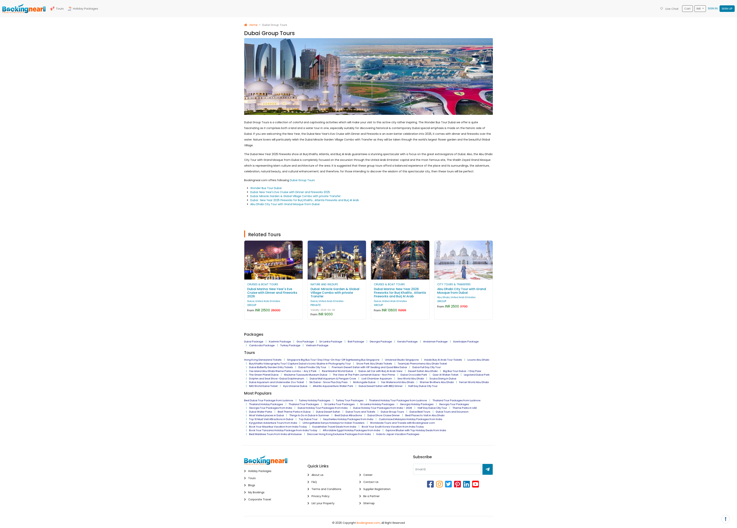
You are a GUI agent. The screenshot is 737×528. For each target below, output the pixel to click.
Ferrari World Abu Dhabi (474, 382)
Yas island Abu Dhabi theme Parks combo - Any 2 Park (282, 371)
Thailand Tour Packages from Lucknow (457, 400)
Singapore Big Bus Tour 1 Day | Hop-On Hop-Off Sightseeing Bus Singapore (333, 360)
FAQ (314, 482)
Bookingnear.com (368, 523)
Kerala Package (407, 341)
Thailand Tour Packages (304, 404)
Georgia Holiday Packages (417, 404)
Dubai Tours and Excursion (452, 412)
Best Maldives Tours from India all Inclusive (275, 434)
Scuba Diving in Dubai (443, 378)
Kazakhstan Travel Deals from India (334, 426)
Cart (687, 9)
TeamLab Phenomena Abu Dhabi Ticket (422, 363)
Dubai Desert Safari (328, 412)
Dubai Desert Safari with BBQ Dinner (381, 386)
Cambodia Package (262, 345)
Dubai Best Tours (420, 412)
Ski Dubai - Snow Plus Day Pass (328, 382)
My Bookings (255, 492)
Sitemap (369, 503)
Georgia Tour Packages (454, 404)
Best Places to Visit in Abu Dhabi (425, 415)
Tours (60, 9)
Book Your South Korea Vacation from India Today (393, 426)
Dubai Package (253, 341)
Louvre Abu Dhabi (478, 360)
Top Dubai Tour (308, 419)
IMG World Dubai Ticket (263, 386)
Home (253, 25)
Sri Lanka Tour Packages (339, 404)
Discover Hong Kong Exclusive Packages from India (339, 434)
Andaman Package (435, 341)
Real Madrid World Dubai (337, 371)
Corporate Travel (259, 499)
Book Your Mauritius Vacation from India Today (278, 426)
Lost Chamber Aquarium (377, 378)
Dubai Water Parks (260, 412)
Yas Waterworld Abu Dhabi (397, 382)
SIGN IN (713, 8)
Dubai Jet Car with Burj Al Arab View (380, 371)
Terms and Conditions (326, 489)
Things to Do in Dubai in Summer (309, 415)
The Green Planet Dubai (263, 375)
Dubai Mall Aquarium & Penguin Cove (333, 378)
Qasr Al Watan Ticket (445, 375)
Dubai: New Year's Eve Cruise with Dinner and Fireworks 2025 (290, 192)
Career (368, 475)
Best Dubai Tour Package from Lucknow (268, 400)
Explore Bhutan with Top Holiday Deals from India (416, 430)
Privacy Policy (320, 496)
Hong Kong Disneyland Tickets (263, 360)
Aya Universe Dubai (295, 386)
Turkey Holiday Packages (314, 400)
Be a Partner (371, 496)
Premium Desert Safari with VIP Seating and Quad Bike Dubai (369, 367)
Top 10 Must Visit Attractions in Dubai (271, 419)
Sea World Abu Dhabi (410, 378)
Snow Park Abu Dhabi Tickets (374, 363)
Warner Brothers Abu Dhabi (437, 382)
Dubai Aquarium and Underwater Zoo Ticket (276, 382)
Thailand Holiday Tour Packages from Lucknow (398, 400)
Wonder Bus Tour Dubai (266, 188)
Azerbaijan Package (466, 341)
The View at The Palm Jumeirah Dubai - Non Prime (364, 375)
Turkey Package (290, 345)
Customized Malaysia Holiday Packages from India (410, 419)
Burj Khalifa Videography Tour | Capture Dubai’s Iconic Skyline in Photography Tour (300, 363)
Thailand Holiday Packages (266, 404)
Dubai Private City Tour (312, 367)
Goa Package (305, 341)
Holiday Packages (85, 9)
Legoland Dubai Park (477, 375)
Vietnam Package (317, 345)
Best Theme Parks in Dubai (294, 412)
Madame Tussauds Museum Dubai (305, 375)
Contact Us (370, 482)
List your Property (323, 503)
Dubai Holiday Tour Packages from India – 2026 (382, 408)
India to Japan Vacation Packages (397, 434)
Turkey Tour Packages (350, 400)
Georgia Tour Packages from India (270, 408)
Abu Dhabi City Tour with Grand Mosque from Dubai (285, 204)
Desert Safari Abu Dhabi (423, 371)
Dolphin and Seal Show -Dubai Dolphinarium (276, 378)
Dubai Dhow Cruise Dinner (384, 415)
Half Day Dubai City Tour (423, 386)
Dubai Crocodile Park (414, 375)
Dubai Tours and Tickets (360, 412)
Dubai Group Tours (302, 180)
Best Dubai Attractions (348, 415)
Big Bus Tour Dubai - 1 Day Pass (462, 371)
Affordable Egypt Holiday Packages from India (351, 430)
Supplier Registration (377, 489)
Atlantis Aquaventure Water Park (333, 386)
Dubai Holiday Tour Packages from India (323, 408)
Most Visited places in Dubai (266, 415)
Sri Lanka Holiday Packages (377, 404)
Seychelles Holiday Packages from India (348, 419)
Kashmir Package (280, 341)
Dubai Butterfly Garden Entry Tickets (271, 367)
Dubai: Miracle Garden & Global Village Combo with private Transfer (295, 196)
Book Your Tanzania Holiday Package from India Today (283, 430)
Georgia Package (381, 341)
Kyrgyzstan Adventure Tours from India (273, 423)
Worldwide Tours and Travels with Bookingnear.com (402, 423)
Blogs (251, 485)
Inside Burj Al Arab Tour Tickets (443, 360)
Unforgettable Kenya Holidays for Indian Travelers (333, 423)
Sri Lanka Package (330, 341)
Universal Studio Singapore (402, 360)
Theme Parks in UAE (465, 408)
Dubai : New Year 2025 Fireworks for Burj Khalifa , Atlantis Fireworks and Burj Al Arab (304, 200)
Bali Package (356, 341)
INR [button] (699, 9)
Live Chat (672, 9)
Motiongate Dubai (364, 382)
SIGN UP (727, 9)
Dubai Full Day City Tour (426, 367)
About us (317, 475)
